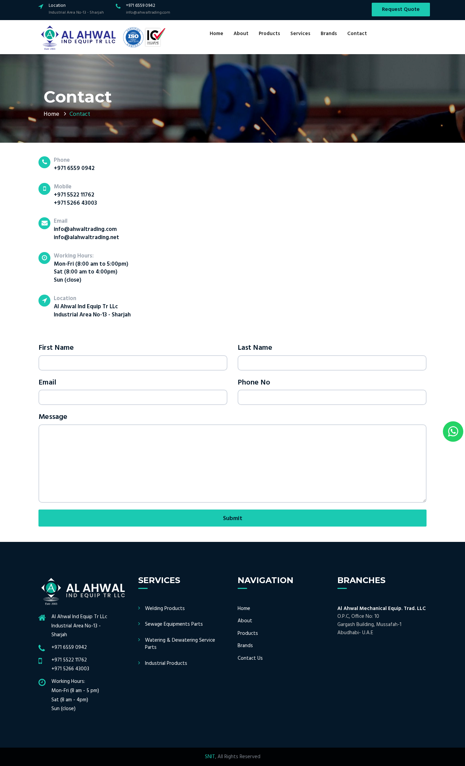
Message (52, 417)
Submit (232, 518)
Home (216, 34)
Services (300, 34)
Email (47, 382)
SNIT (210, 757)
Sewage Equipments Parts (174, 624)
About (241, 34)
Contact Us (250, 658)
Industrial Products (166, 663)
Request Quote (401, 9)
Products (269, 34)
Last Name (255, 348)
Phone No (254, 382)
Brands (329, 34)
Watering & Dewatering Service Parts (180, 644)
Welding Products (165, 609)
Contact (357, 34)
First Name (56, 348)
